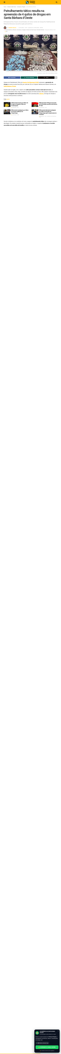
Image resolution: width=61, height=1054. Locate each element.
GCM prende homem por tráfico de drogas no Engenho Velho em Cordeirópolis (19, 104)
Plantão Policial (40, 29)
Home (5, 6)
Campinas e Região (21, 6)
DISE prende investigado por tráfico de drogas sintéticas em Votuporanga (19, 112)
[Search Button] (56, 2)
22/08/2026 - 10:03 (43, 107)
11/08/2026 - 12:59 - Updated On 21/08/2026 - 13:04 (47, 117)
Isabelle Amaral (12, 27)
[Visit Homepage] (30, 2)
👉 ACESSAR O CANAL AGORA (47, 1047)
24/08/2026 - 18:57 (15, 107)
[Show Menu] (4, 2)
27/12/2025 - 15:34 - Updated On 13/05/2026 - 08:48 (31, 27)
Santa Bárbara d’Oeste (31, 6)
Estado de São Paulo (11, 6)
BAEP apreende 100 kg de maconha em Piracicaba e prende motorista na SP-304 (48, 104)
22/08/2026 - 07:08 (15, 114)
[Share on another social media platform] (56, 77)
